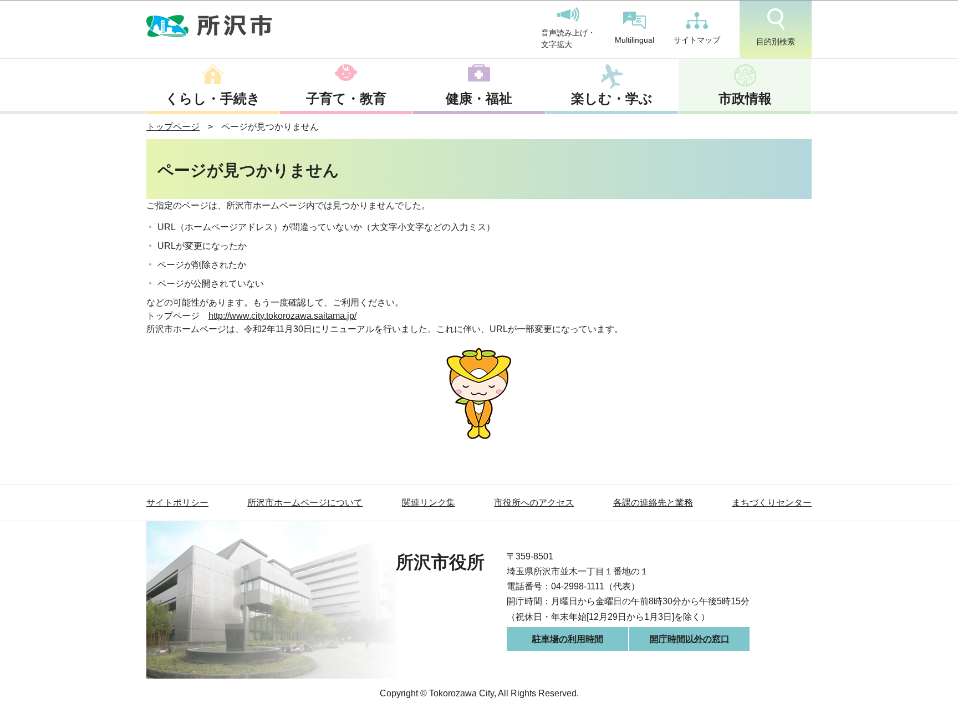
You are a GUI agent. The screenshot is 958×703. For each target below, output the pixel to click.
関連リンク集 (428, 502)
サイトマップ (697, 39)
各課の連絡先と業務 (653, 502)
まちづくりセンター (772, 502)
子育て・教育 (346, 98)
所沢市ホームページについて (305, 502)
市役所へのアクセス (534, 502)
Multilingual (634, 39)
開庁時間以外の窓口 (690, 639)
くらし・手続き (213, 98)
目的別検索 (775, 41)
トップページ (173, 126)
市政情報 (745, 98)
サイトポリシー (177, 502)
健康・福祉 (479, 98)
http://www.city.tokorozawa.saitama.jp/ (282, 315)
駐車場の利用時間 (567, 639)
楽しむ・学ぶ (612, 98)
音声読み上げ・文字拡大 (568, 38)
